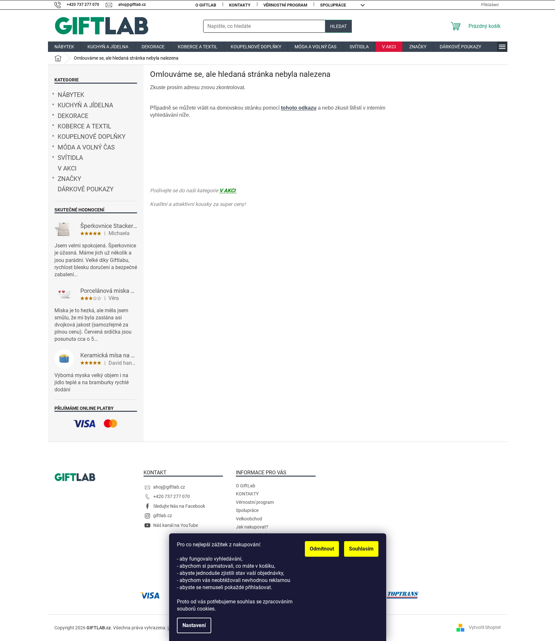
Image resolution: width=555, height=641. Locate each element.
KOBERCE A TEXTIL (84, 126)
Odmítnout (322, 549)
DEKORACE (73, 116)
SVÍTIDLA (70, 157)
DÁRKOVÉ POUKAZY (85, 189)
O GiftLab (205, 5)
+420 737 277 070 (171, 496)
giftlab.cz (162, 515)
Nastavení (194, 625)
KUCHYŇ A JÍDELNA (85, 105)
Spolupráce (333, 5)
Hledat (338, 26)
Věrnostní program (285, 5)
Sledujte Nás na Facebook (179, 506)
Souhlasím (361, 549)
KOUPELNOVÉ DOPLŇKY (91, 136)
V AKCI (67, 168)
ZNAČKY (69, 179)
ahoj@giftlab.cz (169, 487)
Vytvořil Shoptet (485, 627)
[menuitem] (64, 47)
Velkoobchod (249, 518)
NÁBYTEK (71, 95)
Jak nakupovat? (252, 526)
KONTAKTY (239, 5)
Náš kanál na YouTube (175, 525)
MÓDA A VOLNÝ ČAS (86, 147)
